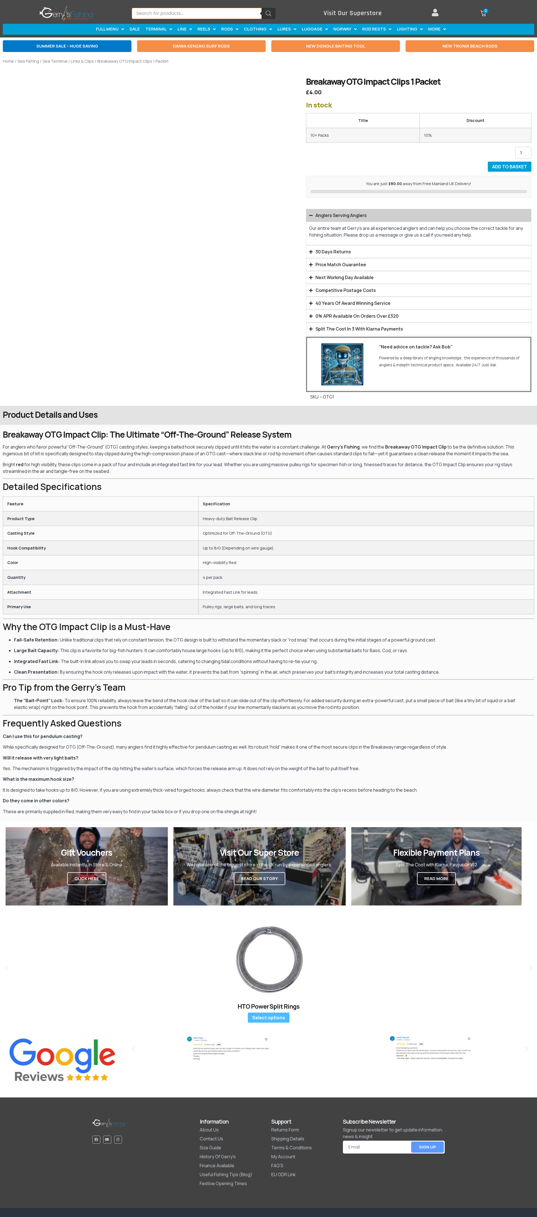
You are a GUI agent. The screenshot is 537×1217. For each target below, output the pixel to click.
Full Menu (107, 29)
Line (182, 29)
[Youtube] (107, 1140)
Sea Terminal (55, 61)
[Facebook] (96, 1140)
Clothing (255, 29)
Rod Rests (374, 29)
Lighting (407, 29)
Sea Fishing (28, 61)
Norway (342, 29)
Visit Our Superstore (353, 13)
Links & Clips (82, 61)
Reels (203, 29)
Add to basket (509, 167)
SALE (134, 29)
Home (8, 61)
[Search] (268, 13)
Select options (268, 1018)
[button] (6, 967)
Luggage (312, 29)
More (434, 29)
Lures (284, 29)
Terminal (156, 29)
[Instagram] (118, 1140)
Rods (227, 29)
